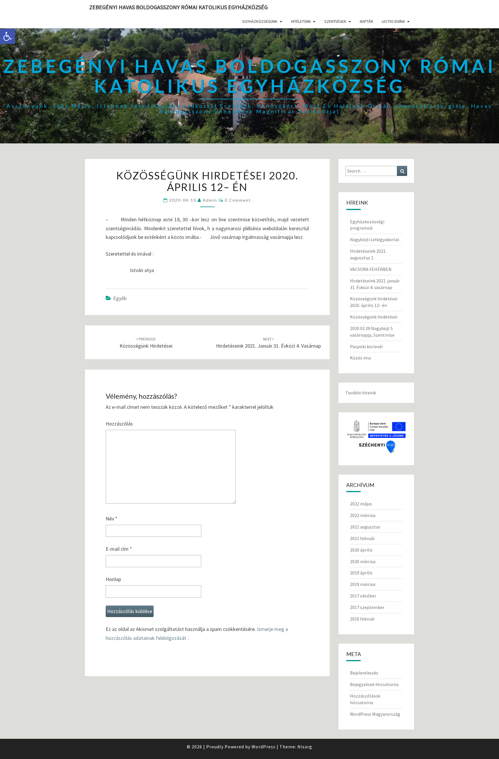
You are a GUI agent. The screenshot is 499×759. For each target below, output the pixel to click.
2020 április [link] (361, 550)
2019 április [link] (361, 573)
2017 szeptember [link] (367, 607)
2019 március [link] (363, 584)
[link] (7, 36)
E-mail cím (119, 549)
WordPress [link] (263, 746)
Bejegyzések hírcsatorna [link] (374, 684)
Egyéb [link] (119, 298)
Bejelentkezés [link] (364, 673)
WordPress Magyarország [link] (375, 714)
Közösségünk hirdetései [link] (373, 317)
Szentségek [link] (335, 21)
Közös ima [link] (360, 358)
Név (112, 518)
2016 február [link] (362, 619)
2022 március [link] (363, 515)
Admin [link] (210, 200)
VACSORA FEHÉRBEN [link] (371, 269)
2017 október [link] (363, 596)
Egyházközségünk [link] (260, 21)
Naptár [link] (366, 21)
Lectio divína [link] (393, 21)
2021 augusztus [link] (365, 527)
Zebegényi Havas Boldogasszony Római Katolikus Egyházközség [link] (178, 7)
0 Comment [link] (238, 200)
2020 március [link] (363, 561)
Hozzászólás (119, 423)
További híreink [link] (360, 393)
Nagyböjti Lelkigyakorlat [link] (374, 239)
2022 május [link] (361, 504)
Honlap (113, 579)
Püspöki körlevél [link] (366, 346)
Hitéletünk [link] (301, 21)
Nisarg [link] (304, 746)
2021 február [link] (362, 538)
